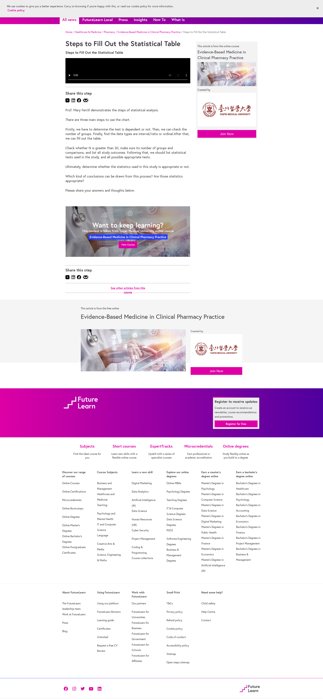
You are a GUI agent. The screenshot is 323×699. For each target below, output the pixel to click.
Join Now (227, 134)
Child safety (208, 603)
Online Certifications (74, 491)
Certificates (104, 628)
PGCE (170, 530)
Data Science (139, 511)
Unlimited (102, 637)
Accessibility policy (178, 645)
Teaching (102, 505)
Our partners (139, 603)
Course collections (142, 558)
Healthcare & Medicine (88, 32)
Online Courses (71, 483)
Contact (206, 620)
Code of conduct (176, 637)
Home (68, 32)
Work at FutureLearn (73, 614)
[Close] (317, 8)
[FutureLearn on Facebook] (66, 688)
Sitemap (171, 654)
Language (102, 535)
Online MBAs (174, 483)
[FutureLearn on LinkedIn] (99, 688)
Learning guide (105, 620)
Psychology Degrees (178, 491)
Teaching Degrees (177, 500)
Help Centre (208, 611)
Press (123, 19)
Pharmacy (109, 32)
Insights (140, 19)
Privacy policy (175, 611)
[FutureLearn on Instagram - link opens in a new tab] (74, 688)
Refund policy (174, 620)
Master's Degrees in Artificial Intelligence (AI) (213, 565)
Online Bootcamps (72, 508)
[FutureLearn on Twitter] (82, 688)
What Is (178, 19)
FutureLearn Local (97, 19)
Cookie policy (175, 628)
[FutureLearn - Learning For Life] (250, 688)
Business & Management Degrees (174, 555)
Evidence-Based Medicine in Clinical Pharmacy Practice (149, 32)
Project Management (143, 538)
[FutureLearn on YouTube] (91, 688)
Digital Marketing (142, 483)
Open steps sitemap (178, 662)
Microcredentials (71, 500)
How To (159, 19)
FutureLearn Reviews (109, 611)
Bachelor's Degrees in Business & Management (248, 554)
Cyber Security (140, 530)
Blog (64, 631)
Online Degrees (71, 516)
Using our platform (107, 603)
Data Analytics (140, 491)
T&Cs (170, 603)
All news (69, 19)
